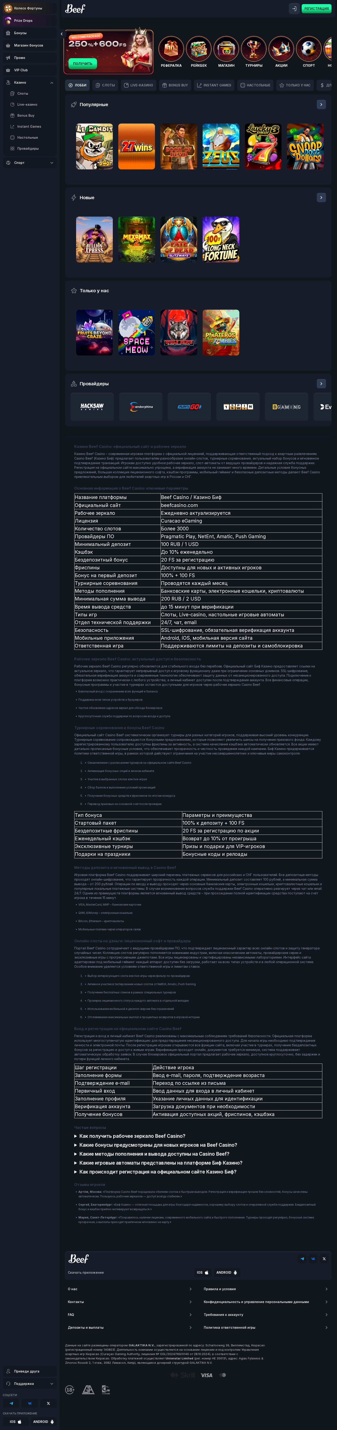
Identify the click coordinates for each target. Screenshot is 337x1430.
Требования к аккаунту (223, 1315)
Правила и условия (220, 1289)
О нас (72, 1289)
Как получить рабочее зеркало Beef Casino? (132, 1136)
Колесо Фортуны (28, 8)
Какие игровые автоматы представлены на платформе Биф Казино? (161, 1163)
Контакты (76, 1302)
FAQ (71, 1315)
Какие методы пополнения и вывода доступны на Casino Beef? (154, 1154)
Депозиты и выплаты (86, 1327)
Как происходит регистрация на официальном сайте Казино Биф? (158, 1172)
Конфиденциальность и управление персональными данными (256, 1302)
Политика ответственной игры (229, 1327)
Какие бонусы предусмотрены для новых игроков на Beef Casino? (158, 1145)
